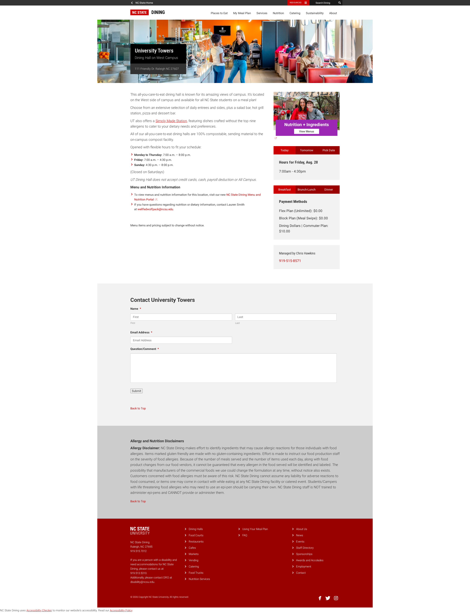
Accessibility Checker (39, 610)
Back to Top (138, 408)
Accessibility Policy (121, 610)
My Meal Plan (242, 13)
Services (261, 13)
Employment (303, 566)
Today (285, 150)
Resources (295, 2)
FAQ (244, 535)
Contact (301, 572)
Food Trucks (196, 572)
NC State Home (144, 2)
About (333, 13)
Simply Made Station (171, 121)
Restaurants (196, 541)
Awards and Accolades (309, 560)
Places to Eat (219, 13)
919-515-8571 (290, 261)
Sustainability (315, 13)
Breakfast (284, 189)
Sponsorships (304, 554)
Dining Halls (196, 529)
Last (237, 323)
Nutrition (278, 13)
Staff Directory (305, 547)
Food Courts (196, 535)
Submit (136, 391)
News (299, 535)
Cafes (192, 547)
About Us (301, 529)
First (133, 323)
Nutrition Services (199, 579)
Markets (194, 554)
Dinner (328, 189)
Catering (295, 13)
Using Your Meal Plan (255, 529)
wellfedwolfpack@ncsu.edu (155, 209)
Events (300, 541)
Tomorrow (306, 150)
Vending (193, 560)
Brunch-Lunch (307, 189)
